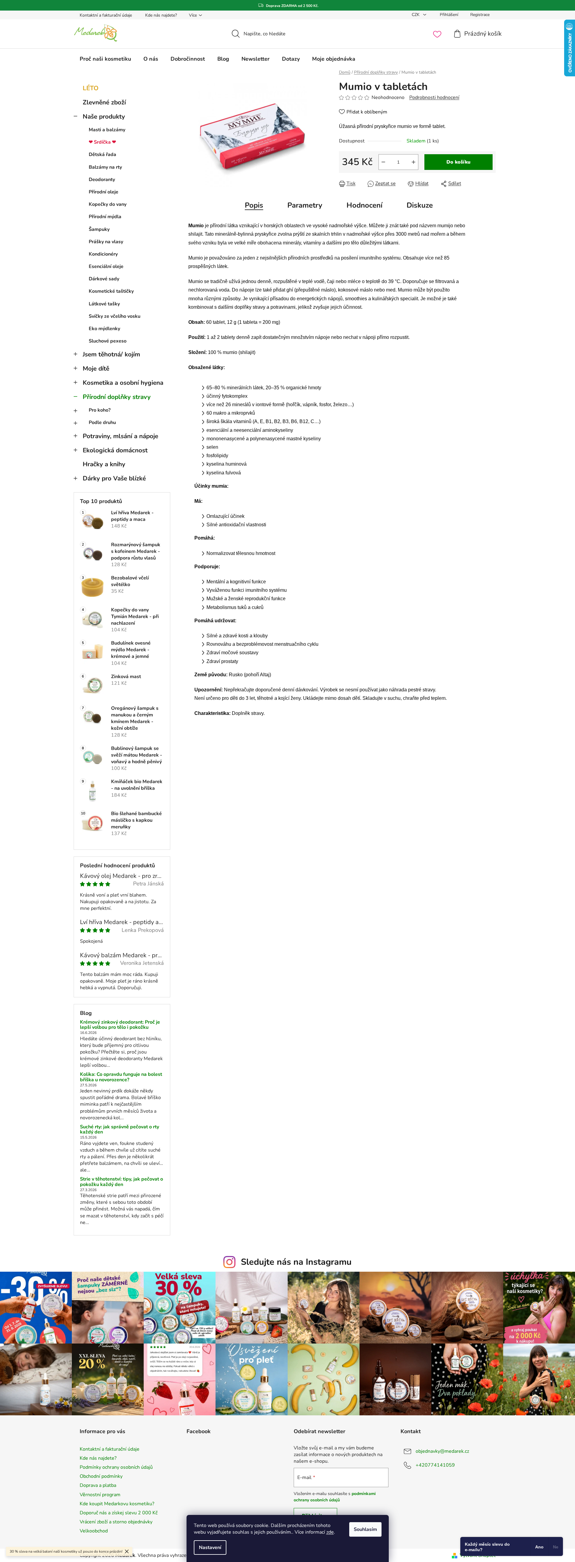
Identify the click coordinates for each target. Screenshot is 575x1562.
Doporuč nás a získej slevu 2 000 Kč (119, 1512)
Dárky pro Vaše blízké (114, 478)
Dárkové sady (104, 279)
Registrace (480, 15)
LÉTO (90, 88)
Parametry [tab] (304, 205)
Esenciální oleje (106, 266)
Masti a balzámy (107, 129)
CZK (416, 15)
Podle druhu (102, 422)
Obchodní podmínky (101, 1476)
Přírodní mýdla (105, 216)
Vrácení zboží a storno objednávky (116, 1522)
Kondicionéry (103, 254)
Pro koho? (99, 410)
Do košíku (458, 162)
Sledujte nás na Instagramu (296, 1262)
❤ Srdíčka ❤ (102, 142)
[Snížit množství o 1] (383, 162)
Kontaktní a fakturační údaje (106, 15)
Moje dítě (96, 368)
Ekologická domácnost (115, 450)
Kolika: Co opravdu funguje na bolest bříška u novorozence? (121, 1077)
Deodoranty (102, 179)
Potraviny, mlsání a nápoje (120, 436)
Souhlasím (365, 1529)
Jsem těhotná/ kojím (111, 354)
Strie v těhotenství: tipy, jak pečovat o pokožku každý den (121, 1182)
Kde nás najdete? (161, 15)
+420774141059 (435, 1465)
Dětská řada (102, 154)
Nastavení (210, 1547)
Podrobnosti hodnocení (434, 97)
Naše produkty (104, 116)
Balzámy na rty (105, 167)
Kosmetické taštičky (111, 291)
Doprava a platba (98, 1485)
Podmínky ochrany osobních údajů (116, 1467)
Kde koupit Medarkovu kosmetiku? (117, 1503)
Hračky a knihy (104, 464)
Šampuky (99, 229)
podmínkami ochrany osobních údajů (335, 1497)
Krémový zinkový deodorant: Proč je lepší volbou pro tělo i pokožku (120, 1025)
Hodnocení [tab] (364, 205)
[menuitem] (105, 59)
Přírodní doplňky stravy (117, 397)
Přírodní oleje (103, 192)
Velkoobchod (94, 1531)
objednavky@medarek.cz (442, 1451)
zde (330, 1532)
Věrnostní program (100, 1494)
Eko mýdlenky (104, 328)
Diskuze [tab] (420, 205)
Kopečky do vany (107, 204)
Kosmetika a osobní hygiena (123, 382)
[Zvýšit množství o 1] (413, 162)
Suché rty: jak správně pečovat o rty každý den (119, 1129)
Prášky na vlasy (106, 241)
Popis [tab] (254, 205)
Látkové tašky (104, 304)
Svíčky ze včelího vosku (114, 316)
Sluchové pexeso (107, 341)
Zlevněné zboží (104, 102)
